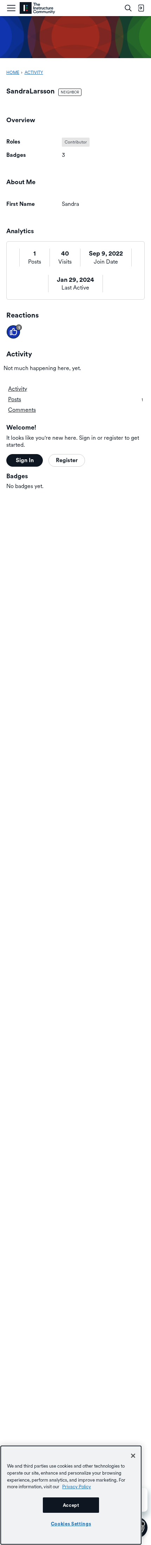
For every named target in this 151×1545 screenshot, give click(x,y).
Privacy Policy (76, 1486)
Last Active (75, 287)
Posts (34, 261)
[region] (71, 1495)
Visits (65, 261)
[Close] (133, 1455)
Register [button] (67, 460)
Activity (17, 388)
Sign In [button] (25, 460)
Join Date (106, 261)
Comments (22, 409)
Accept (71, 1505)
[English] (37, 8)
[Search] (128, 8)
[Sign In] (140, 8)
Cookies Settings (71, 1523)
